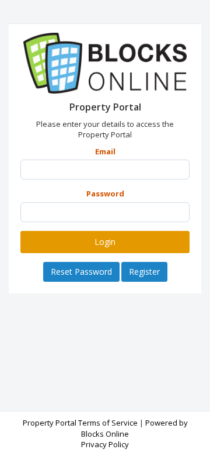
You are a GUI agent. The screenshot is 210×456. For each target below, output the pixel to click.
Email (105, 151)
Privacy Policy (105, 444)
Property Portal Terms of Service (80, 422)
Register (144, 271)
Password (105, 193)
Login (105, 241)
